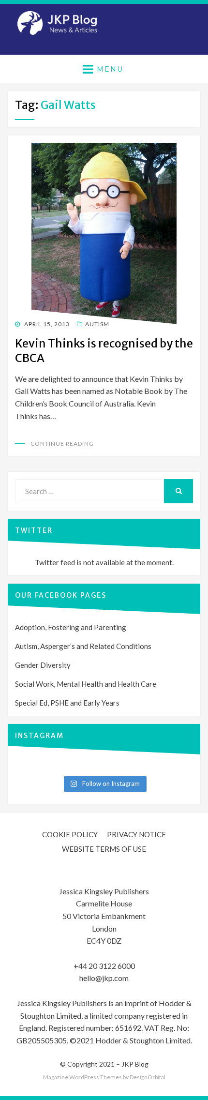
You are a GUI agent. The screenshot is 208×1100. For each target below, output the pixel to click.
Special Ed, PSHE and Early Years (67, 702)
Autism (97, 324)
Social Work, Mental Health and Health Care (85, 683)
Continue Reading (62, 443)
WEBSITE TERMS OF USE (104, 848)
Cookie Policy (70, 834)
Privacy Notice (136, 834)
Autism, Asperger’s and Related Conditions (83, 646)
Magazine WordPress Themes (82, 1077)
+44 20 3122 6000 (104, 965)
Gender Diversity (43, 665)
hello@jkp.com (104, 977)
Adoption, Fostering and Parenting (70, 627)
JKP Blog (135, 1064)
